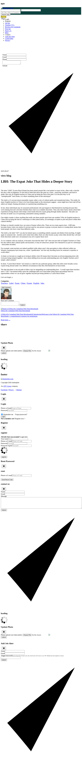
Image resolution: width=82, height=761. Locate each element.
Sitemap (19, 390)
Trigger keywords (32, 655)
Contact (7, 35)
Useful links (9, 38)
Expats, (29, 283)
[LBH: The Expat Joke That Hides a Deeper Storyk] (41, 331)
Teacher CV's (9, 25)
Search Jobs (6, 15)
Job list (7, 23)
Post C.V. (8, 31)
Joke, (43, 283)
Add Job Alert (10, 36)
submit (4, 353)
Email (4, 57)
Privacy (7, 40)
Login (7, 19)
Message (4, 496)
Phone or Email (6, 408)
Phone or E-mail (6, 441)
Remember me (15, 414)
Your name (4, 439)
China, (23, 283)
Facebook (4, 390)
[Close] (4, 348)
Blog (6, 33)
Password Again (6, 446)
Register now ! (20, 419)
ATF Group (7, 386)
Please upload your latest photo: (11, 351)
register (4, 457)
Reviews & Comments (12, 27)
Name (4, 55)
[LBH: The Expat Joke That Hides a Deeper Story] (41, 329)
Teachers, (4, 283)
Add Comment (6, 287)
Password (4, 410)
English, (36, 283)
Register (8, 21)
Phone (4, 59)
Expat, (17, 283)
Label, (11, 283)
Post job (3, 17)
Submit (22, 305)
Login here (24, 437)
